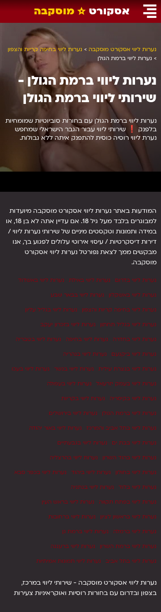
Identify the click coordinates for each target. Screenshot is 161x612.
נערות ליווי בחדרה (135, 339)
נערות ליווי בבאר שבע (77, 294)
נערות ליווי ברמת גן (85, 531)
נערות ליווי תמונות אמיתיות (68, 561)
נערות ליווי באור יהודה (55, 427)
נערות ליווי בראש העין (68, 501)
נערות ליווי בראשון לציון (128, 516)
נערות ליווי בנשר (74, 368)
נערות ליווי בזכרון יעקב (68, 324)
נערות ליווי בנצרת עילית (127, 368)
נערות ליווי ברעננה (73, 546)
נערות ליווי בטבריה (38, 339)
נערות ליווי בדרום (136, 280)
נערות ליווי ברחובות (72, 516)
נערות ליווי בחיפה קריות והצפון (119, 309)
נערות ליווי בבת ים (134, 442)
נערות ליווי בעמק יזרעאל (126, 383)
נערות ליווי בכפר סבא (40, 472)
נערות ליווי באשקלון (133, 294)
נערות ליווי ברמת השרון (128, 546)
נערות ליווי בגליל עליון (51, 309)
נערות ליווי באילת (89, 280)
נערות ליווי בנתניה (92, 487)
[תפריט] (150, 11)
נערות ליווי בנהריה (85, 354)
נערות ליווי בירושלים (73, 413)
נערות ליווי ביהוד (91, 472)
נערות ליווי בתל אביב (131, 561)
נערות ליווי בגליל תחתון (128, 324)
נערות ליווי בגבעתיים (82, 442)
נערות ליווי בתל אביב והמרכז (121, 427)
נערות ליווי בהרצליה (74, 457)
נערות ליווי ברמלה (135, 531)
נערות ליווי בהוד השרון (129, 457)
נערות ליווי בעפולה (69, 383)
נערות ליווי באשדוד (41, 280)
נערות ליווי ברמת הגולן (129, 413)
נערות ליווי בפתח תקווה (128, 501)
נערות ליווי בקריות (83, 398)
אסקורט (82, 11)
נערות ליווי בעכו (31, 368)
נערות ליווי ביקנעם (134, 354)
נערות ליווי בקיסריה (133, 398)
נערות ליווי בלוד (138, 487)
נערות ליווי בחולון (136, 472)
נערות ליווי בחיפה (87, 339)
